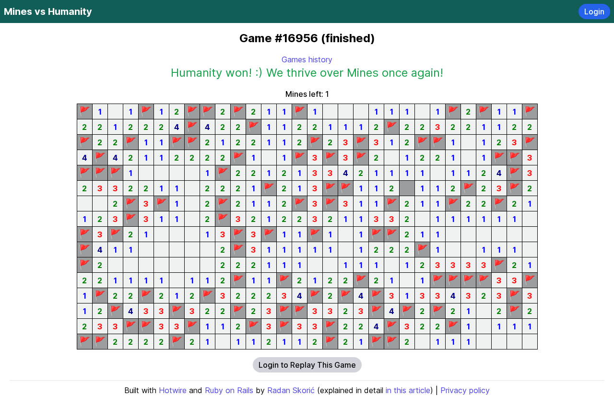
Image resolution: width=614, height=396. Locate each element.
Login (594, 11)
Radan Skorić (291, 390)
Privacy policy (465, 390)
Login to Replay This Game (307, 365)
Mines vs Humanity (48, 11)
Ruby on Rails (229, 390)
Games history (307, 59)
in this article (408, 390)
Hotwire (173, 390)
